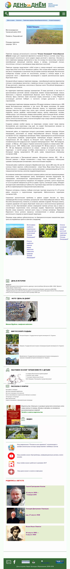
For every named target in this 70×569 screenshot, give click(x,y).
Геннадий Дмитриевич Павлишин (37, 509)
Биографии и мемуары (11, 389)
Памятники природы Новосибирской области (35, 20)
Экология (18, 20)
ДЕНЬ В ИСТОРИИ (18, 281)
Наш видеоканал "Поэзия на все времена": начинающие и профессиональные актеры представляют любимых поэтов (37, 445)
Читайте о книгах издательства (32, 412)
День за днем (10, 20)
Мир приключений (10, 398)
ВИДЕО (29, 419)
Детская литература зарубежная (14, 391)
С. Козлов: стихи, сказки (32, 375)
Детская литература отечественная (15, 393)
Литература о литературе (12, 396)
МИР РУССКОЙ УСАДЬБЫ (21, 331)
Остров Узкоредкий (54, 20)
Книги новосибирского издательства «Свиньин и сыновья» (21, 395)
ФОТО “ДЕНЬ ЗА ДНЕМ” (21, 298)
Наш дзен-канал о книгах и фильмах (30, 471)
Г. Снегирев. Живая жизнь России (35, 377)
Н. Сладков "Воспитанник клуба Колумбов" (37, 373)
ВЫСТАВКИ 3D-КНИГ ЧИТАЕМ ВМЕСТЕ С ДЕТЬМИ (30, 370)
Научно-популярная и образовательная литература (19, 400)
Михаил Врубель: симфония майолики (19, 324)
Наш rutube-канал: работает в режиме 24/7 (32, 463)
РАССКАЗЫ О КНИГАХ (19, 386)
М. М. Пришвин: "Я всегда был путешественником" (39, 379)
